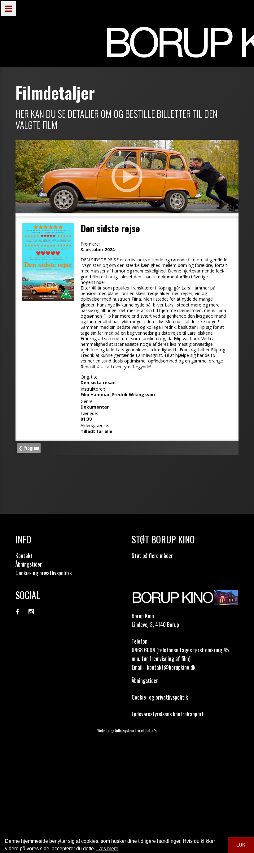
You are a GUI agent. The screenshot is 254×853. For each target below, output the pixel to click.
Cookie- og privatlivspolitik (43, 573)
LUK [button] (240, 844)
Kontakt (24, 555)
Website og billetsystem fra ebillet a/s (127, 730)
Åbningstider (28, 564)
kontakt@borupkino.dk (171, 667)
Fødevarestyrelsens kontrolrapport (168, 714)
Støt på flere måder (152, 555)
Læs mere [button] (107, 848)
